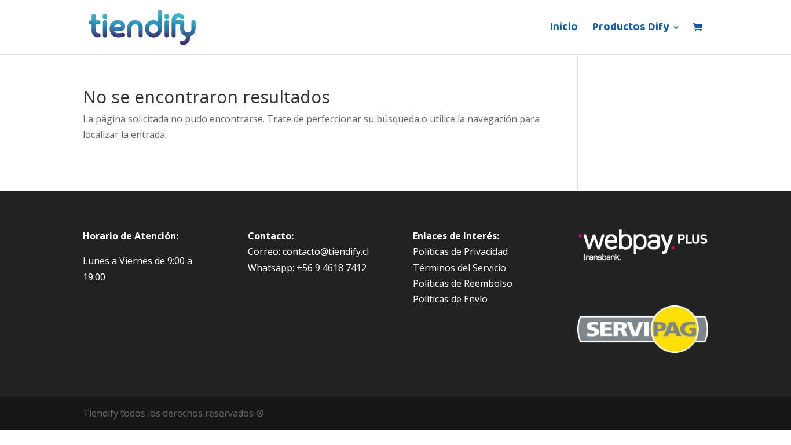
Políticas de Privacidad (460, 251)
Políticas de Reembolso (462, 283)
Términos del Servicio (459, 267)
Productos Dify (630, 30)
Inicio (564, 30)
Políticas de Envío (450, 299)
